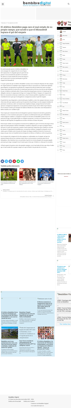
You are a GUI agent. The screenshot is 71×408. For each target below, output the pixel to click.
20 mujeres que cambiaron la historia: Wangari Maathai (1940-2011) (62, 269)
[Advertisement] (36, 375)
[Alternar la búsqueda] (68, 3)
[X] (6, 161)
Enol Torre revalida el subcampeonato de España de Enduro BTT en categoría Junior (27, 343)
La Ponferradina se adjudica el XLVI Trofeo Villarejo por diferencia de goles (8, 183)
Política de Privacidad (15, 401)
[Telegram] (22, 161)
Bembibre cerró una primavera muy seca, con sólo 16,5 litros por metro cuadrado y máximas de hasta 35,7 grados (9, 344)
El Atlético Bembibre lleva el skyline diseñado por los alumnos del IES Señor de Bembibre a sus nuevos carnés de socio (9, 315)
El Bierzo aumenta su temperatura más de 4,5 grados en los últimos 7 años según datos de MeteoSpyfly (44, 305)
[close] (3, 4)
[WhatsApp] (18, 161)
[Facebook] (2, 161)
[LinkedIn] (10, 161)
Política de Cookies (29, 401)
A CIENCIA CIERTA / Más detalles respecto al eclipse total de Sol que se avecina (62, 238)
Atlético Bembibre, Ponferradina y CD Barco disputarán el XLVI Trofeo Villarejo (27, 183)
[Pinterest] (14, 161)
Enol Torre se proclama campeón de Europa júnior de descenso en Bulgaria (45, 183)
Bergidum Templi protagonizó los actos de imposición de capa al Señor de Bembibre (27, 314)
